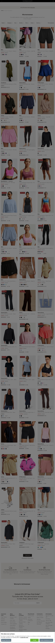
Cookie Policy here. (24, 637)
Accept (34, 640)
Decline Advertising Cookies (46, 640)
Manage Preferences (6, 640)
